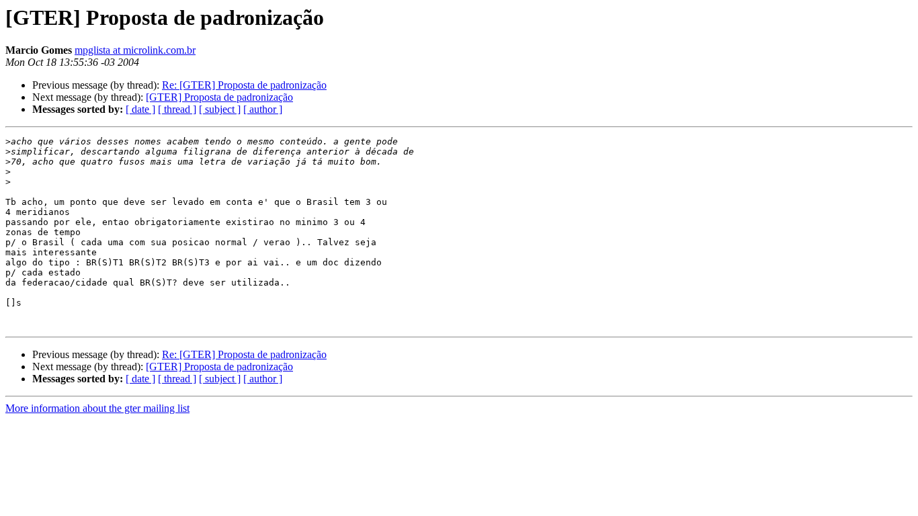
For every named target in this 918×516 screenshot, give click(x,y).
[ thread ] (177, 109)
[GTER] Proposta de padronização (219, 97)
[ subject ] (220, 109)
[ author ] (262, 109)
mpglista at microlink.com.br (135, 50)
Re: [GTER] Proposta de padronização (244, 85)
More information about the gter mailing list (97, 408)
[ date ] (140, 109)
